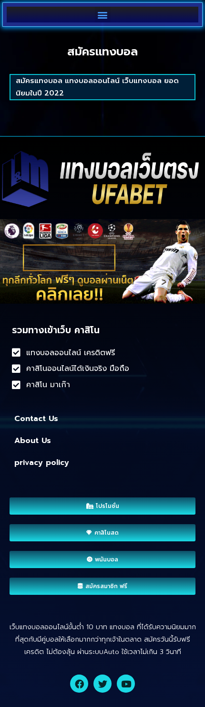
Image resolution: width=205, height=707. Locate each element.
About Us (32, 440)
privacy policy (41, 462)
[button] (103, 14)
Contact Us (36, 418)
